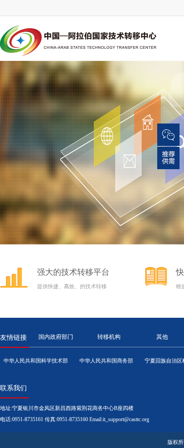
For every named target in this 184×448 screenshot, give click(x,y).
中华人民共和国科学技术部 (36, 361)
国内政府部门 (55, 336)
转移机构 (109, 336)
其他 (162, 336)
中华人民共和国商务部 (106, 361)
